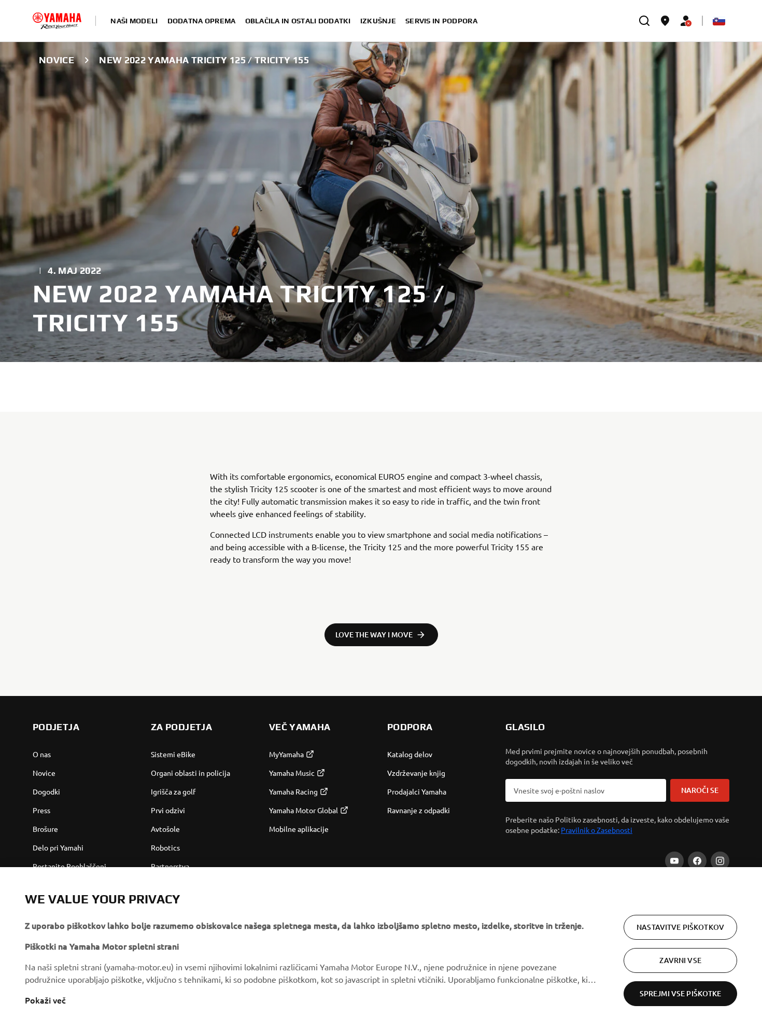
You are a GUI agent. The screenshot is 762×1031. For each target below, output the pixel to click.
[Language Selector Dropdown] (719, 20)
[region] (381, 949)
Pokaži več (45, 1000)
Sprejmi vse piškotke (681, 993)
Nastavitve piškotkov (680, 927)
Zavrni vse (680, 960)
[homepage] (57, 20)
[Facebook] (697, 861)
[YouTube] (674, 861)
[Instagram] (720, 861)
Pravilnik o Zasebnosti (596, 829)
